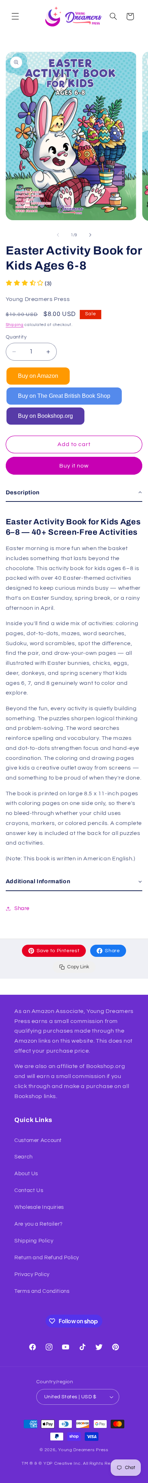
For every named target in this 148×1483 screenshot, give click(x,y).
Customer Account (38, 1140)
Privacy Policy (32, 1274)
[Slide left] (58, 235)
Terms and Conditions (42, 1291)
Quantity (16, 337)
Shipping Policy (33, 1241)
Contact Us (28, 1190)
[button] (15, 16)
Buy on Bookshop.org (45, 416)
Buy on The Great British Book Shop (64, 396)
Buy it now (74, 466)
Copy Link (78, 966)
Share (112, 950)
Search (23, 1157)
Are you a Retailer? (38, 1224)
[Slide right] (90, 235)
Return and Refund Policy (46, 1257)
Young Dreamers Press (83, 1450)
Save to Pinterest (58, 950)
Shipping (15, 325)
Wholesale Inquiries (39, 1207)
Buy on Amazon (38, 376)
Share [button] (21, 908)
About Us (26, 1173)
